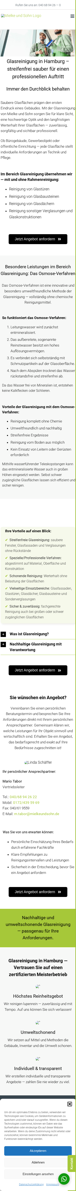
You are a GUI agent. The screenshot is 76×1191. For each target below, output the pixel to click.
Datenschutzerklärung (31, 1184)
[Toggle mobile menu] (73, 16)
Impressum (52, 1184)
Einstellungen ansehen (38, 1174)
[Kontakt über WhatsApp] (64, 1179)
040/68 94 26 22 (23, 797)
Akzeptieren (38, 1150)
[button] (70, 1104)
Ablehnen (38, 1162)
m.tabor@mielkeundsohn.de (36, 814)
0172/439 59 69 (26, 802)
